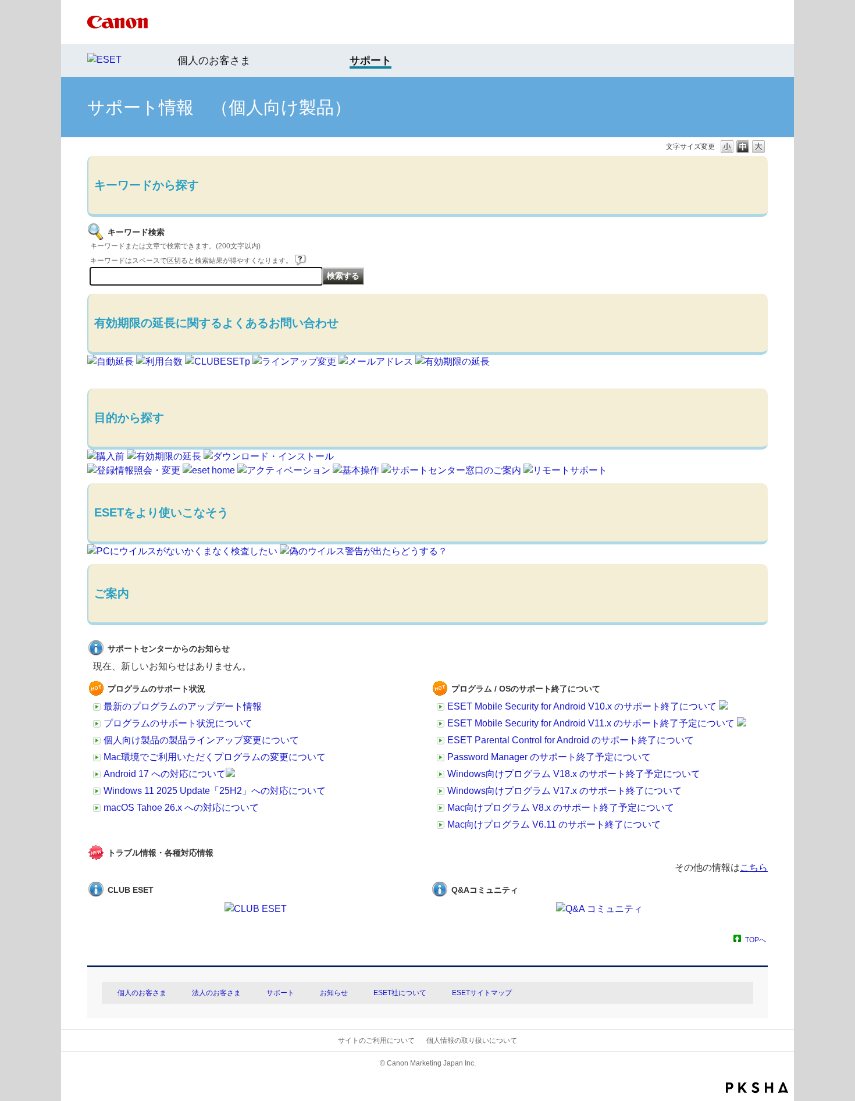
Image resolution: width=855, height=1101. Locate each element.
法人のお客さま (216, 993)
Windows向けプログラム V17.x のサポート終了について (564, 791)
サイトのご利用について (376, 1040)
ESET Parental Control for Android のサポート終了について (570, 740)
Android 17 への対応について (165, 774)
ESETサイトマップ (482, 993)
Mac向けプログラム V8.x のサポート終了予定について (560, 808)
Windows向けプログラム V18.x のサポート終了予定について (573, 774)
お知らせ (334, 993)
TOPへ (755, 939)
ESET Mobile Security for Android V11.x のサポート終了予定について (592, 723)
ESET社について (399, 993)
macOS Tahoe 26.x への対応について (181, 808)
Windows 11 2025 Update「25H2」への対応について (215, 791)
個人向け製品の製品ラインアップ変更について (201, 740)
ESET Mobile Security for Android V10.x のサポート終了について (583, 706)
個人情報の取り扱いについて (471, 1040)
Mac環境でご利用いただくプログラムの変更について (215, 757)
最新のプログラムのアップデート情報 (183, 706)
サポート (280, 993)
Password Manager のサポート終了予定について (549, 757)
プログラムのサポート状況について (178, 723)
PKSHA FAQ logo (757, 1087)
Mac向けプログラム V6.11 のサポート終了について (554, 824)
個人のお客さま (214, 60)
